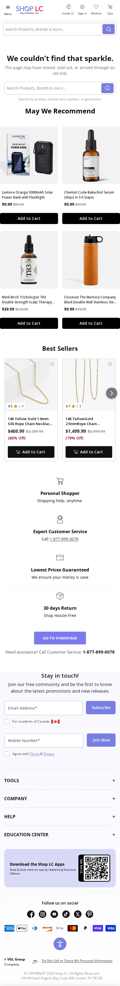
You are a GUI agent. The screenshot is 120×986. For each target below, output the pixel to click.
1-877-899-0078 (64, 539)
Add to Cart (29, 218)
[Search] (108, 29)
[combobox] (53, 29)
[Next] (111, 393)
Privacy (48, 753)
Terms (35, 753)
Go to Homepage (60, 638)
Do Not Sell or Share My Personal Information (77, 960)
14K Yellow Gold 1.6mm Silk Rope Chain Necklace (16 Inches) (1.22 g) (30, 421)
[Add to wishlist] (52, 364)
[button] (60, 780)
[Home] (36, 10)
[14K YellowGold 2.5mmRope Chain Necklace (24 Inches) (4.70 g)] (89, 385)
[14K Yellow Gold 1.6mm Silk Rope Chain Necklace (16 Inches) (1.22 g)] (31, 385)
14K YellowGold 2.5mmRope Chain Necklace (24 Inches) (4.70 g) (88, 421)
